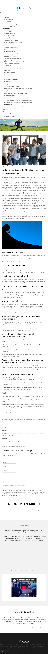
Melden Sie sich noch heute (8, 411)
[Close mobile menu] (0, 12)
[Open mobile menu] (3, 8)
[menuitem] (4, 14)
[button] (23, 513)
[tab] (11, 570)
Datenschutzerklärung (19, 485)
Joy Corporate (5, 365)
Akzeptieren (5, 651)
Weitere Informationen (24, 653)
